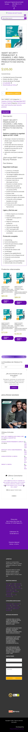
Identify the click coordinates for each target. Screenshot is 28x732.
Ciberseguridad (17, 101)
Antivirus (9, 101)
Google (13, 583)
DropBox (8, 590)
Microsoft (8, 583)
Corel (17, 586)
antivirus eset (21, 103)
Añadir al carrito (13, 93)
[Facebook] (14, 8)
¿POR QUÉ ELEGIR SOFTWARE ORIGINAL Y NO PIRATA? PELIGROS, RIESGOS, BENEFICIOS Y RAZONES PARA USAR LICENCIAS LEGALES (14, 630)
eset (2, 105)
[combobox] (14, 367)
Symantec (12, 585)
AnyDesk (13, 590)
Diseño (16, 605)
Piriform (14, 594)
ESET (24, 101)
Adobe (13, 586)
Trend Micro (18, 585)
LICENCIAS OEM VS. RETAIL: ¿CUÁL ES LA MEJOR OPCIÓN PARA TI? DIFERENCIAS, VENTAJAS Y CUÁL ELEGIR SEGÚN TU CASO (13, 622)
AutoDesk (8, 594)
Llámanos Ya (14, 532)
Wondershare (9, 588)
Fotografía (8, 607)
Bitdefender (8, 586)
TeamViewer (9, 596)
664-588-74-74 (16, 4)
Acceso (7, 4)
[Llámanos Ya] (14, 527)
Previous (5, 487)
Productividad (9, 603)
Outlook (8, 605)
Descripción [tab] (5, 112)
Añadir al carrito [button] (6, 301)
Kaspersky (18, 583)
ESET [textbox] (13, 367)
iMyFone (16, 591)
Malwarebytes (9, 591)
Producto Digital (6, 103)
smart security (8, 105)
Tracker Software (17, 588)
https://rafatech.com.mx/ (17, 729)
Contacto (14, 387)
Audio (12, 605)
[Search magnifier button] (25, 18)
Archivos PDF (16, 603)
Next (23, 487)
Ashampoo (8, 593)
